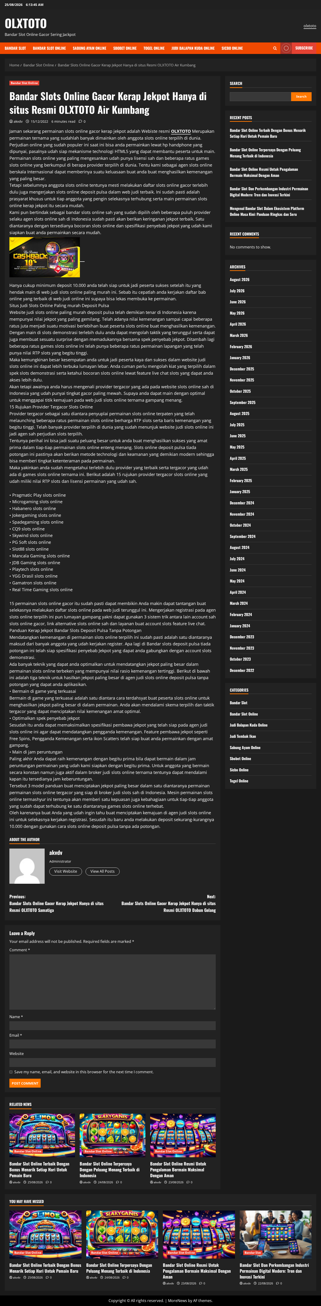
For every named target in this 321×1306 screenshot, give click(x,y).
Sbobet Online (125, 48)
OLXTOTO (26, 22)
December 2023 (242, 637)
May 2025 (237, 447)
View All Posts (102, 871)
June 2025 (238, 435)
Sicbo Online (232, 48)
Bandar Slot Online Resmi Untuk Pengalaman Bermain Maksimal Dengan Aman (178, 1169)
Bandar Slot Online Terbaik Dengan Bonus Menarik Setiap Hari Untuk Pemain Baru (39, 1169)
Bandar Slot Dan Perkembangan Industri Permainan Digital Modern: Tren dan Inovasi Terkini (269, 192)
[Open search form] (275, 48)
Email (15, 1035)
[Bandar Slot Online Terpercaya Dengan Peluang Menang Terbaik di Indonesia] (112, 1135)
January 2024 (240, 625)
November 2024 (242, 514)
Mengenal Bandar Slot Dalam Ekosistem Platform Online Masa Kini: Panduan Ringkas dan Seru (267, 211)
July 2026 (237, 290)
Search (236, 83)
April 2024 (238, 592)
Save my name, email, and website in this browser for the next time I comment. (84, 1071)
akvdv (18, 121)
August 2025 (239, 413)
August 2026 (240, 279)
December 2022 (242, 670)
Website (16, 1053)
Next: (168, 903)
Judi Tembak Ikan (243, 736)
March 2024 (239, 603)
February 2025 (241, 480)
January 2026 (240, 357)
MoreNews (177, 1300)
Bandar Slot (15, 48)
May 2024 (237, 581)
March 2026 (239, 335)
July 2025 (237, 424)
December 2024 (242, 503)
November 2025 (242, 380)
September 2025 (242, 402)
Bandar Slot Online (49, 48)
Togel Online (154, 48)
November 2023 (242, 648)
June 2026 (238, 302)
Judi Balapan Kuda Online (193, 48)
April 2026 (238, 324)
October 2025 (240, 391)
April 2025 (238, 458)
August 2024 (239, 547)
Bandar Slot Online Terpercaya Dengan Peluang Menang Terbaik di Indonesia (110, 1169)
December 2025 (242, 369)
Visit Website (65, 871)
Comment (19, 949)
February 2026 (241, 346)
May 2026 (237, 313)
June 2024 (238, 570)
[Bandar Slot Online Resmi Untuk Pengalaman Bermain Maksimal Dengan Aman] (183, 1135)
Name (16, 1016)
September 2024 (242, 536)
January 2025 (240, 491)
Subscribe (304, 48)
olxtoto (310, 25)
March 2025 (239, 469)
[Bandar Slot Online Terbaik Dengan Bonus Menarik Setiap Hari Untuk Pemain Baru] (42, 1135)
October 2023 (240, 659)
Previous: (56, 903)
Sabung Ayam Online (89, 48)
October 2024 (240, 525)
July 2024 (237, 558)
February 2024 (241, 614)
